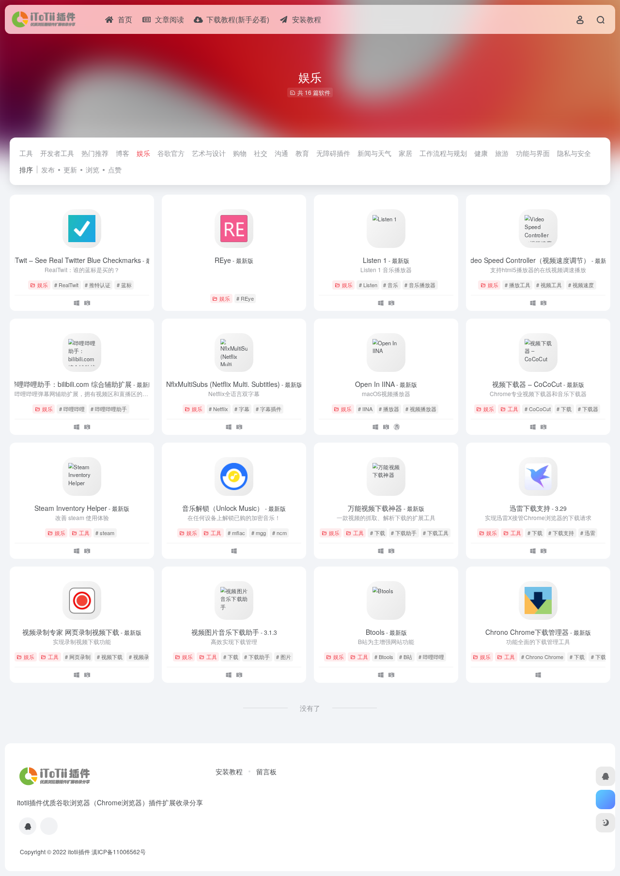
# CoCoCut (538, 409)
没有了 (310, 708)
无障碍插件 (333, 153)
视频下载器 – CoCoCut (538, 384)
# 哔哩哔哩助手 (109, 409)
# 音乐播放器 (419, 285)
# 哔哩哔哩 (72, 409)
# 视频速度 (581, 285)
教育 (302, 153)
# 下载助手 (404, 533)
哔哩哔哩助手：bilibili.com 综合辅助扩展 (82, 384)
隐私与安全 (574, 153)
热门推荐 (94, 153)
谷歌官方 (171, 153)
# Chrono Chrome (542, 657)
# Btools (383, 657)
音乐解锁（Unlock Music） (234, 508)
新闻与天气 (374, 153)
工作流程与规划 (443, 153)
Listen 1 (386, 260)
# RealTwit (66, 285)
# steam (104, 533)
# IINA (365, 409)
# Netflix (218, 409)
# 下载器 (588, 409)
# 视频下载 (110, 657)
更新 (70, 169)
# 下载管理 (604, 657)
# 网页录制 (78, 657)
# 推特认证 (97, 285)
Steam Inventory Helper (81, 508)
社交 (260, 153)
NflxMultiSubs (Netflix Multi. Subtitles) (234, 384)
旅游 (502, 153)
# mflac (236, 533)
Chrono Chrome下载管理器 (538, 632)
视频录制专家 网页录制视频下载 (81, 632)
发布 (48, 169)
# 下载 (564, 409)
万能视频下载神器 (386, 508)
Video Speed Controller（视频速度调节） (538, 260)
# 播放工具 (517, 285)
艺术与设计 (209, 153)
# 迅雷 (587, 533)
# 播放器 (389, 409)
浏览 (92, 169)
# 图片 (283, 657)
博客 (122, 153)
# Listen (368, 285)
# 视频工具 (549, 285)
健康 (481, 153)
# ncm (279, 533)
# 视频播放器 (420, 409)
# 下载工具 (436, 533)
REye (234, 260)
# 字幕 (241, 409)
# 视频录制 (142, 657)
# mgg (258, 533)
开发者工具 (57, 153)
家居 (405, 153)
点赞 (115, 169)
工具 (26, 153)
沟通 (281, 153)
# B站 (405, 657)
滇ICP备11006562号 (119, 851)
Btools (386, 632)
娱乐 (143, 153)
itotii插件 (79, 851)
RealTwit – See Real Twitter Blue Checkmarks (82, 260)
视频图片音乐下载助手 (234, 632)
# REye (245, 298)
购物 (240, 153)
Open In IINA (386, 384)
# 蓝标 (124, 285)
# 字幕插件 (268, 409)
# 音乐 (390, 285)
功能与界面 (533, 153)
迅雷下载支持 (538, 508)
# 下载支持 (561, 533)
